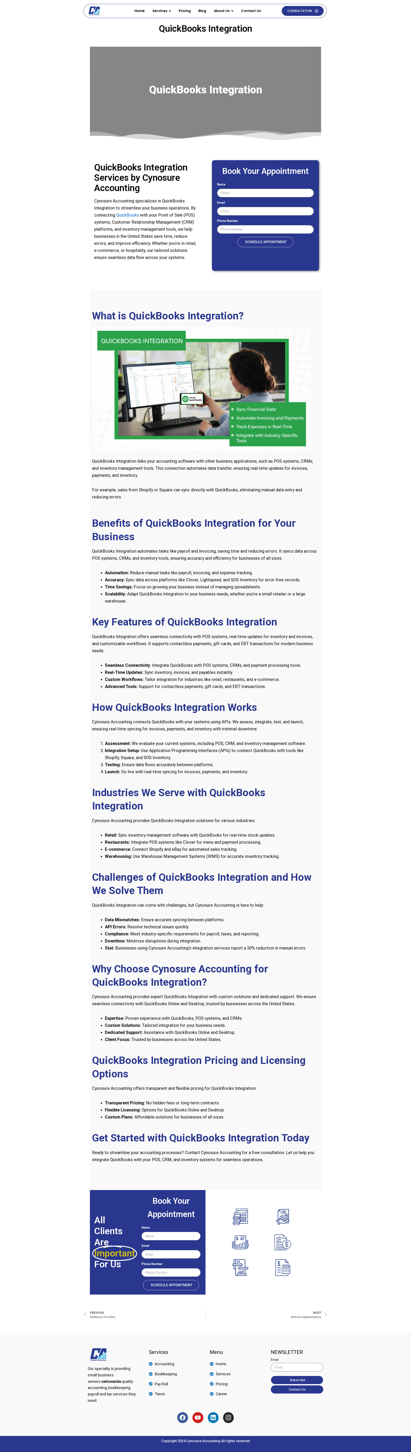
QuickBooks (127, 215)
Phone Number (227, 221)
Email (221, 202)
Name (221, 184)
